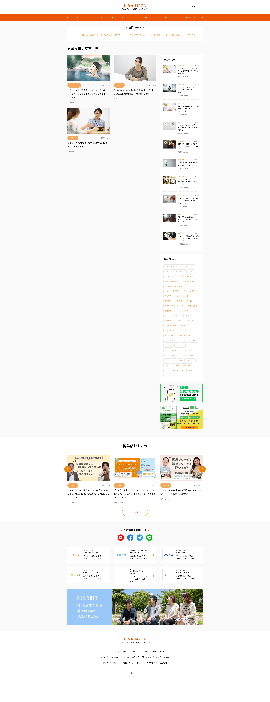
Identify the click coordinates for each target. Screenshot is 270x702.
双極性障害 (187, 365)
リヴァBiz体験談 (171, 326)
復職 (190, 370)
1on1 (191, 271)
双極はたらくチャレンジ (151, 657)
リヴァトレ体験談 (186, 351)
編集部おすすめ (191, 17)
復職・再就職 (192, 306)
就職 (166, 271)
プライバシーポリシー (111, 663)
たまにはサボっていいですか (175, 286)
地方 (165, 35)
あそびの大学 (169, 276)
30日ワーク (190, 321)
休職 (166, 365)
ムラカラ (178, 321)
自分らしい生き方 (88, 35)
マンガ (75, 35)
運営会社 (163, 663)
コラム (101, 17)
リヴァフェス (169, 360)
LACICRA (168, 321)
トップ (78, 17)
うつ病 (128, 35)
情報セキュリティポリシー (133, 663)
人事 (180, 360)
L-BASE (167, 657)
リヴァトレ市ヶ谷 (186, 355)
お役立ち (168, 17)
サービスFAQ (183, 311)
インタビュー (146, 17)
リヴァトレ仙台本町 (187, 281)
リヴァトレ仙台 (170, 351)
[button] (67, 469)
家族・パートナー (178, 370)
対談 (124, 17)
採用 (166, 375)
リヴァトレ (180, 346)
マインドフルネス (171, 341)
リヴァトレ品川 (170, 355)
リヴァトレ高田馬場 (172, 291)
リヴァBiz (168, 346)
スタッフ (180, 306)
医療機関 (175, 365)
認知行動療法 (176, 35)
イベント (183, 331)
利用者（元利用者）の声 (184, 301)
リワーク (194, 341)
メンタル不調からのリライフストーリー (179, 266)
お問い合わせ (152, 663)
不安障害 (168, 296)
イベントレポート (178, 271)
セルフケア (189, 35)
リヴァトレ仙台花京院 (186, 276)
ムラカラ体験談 (170, 281)
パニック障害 (169, 336)
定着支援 (168, 301)
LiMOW (187, 316)
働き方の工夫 (155, 35)
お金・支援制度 (104, 35)
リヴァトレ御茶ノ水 (190, 291)
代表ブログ (118, 35)
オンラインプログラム (173, 316)
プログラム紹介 (140, 35)
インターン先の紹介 (183, 296)
